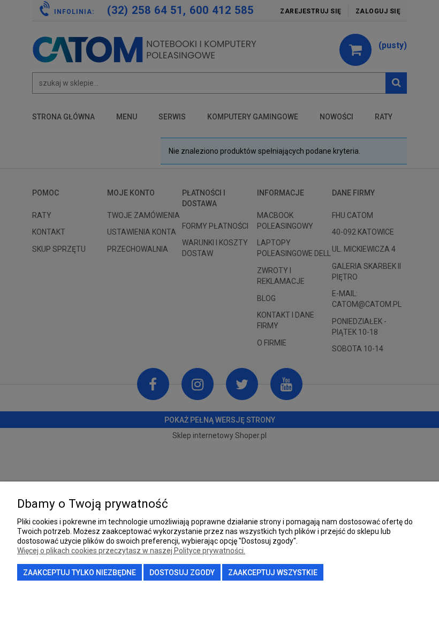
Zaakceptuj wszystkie (272, 572)
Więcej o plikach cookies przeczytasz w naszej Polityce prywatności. (131, 550)
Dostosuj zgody (182, 572)
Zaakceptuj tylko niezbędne (79, 572)
